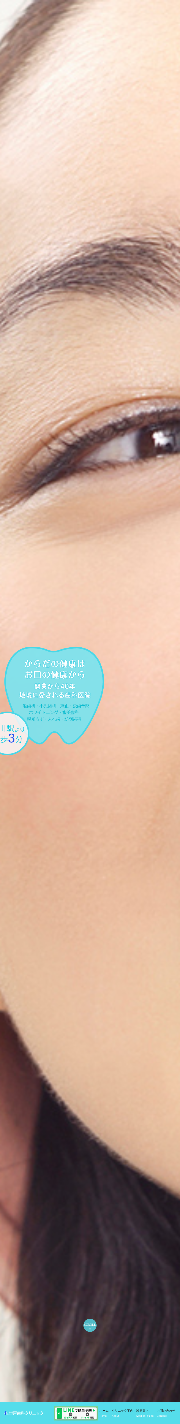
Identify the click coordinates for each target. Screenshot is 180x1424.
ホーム (104, 1413)
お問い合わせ (166, 1413)
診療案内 (145, 1413)
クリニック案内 (122, 1413)
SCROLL (90, 1324)
